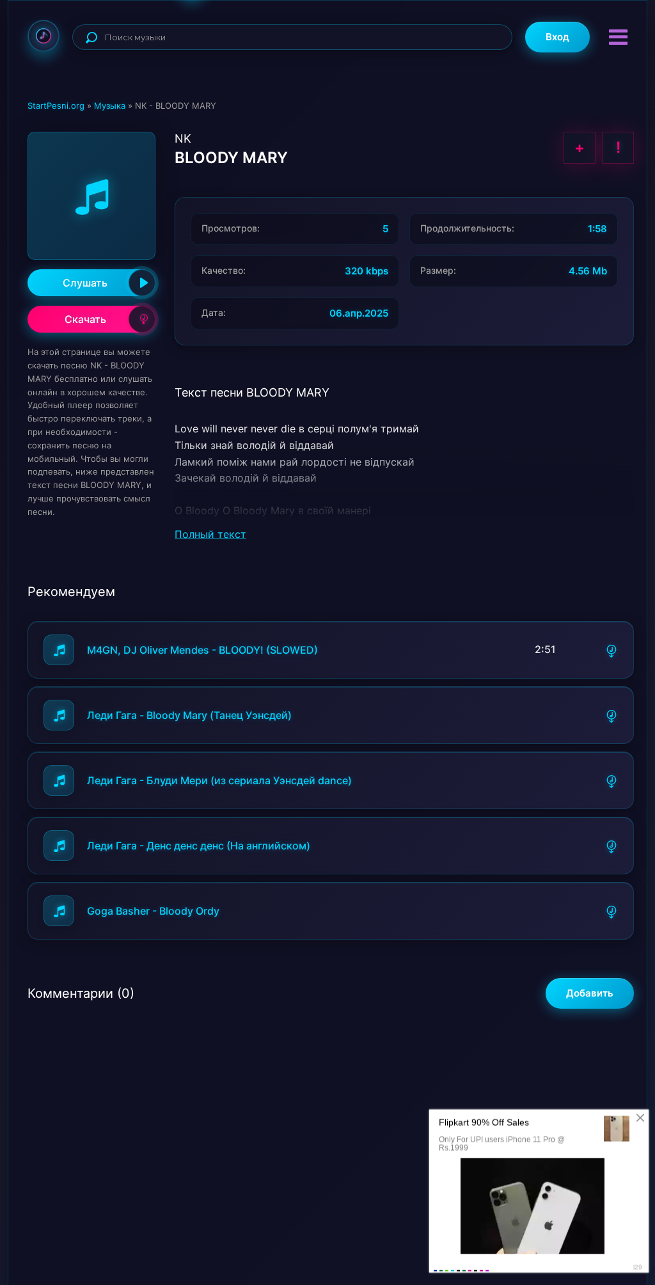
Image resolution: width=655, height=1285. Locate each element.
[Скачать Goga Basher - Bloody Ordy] (611, 911)
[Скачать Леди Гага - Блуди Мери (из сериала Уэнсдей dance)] (611, 780)
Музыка (109, 105)
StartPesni (43, 36)
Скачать (85, 319)
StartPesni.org (56, 105)
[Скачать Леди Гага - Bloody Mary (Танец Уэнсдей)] (611, 715)
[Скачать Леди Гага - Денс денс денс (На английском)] (611, 845)
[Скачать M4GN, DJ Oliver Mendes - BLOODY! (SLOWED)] (611, 650)
